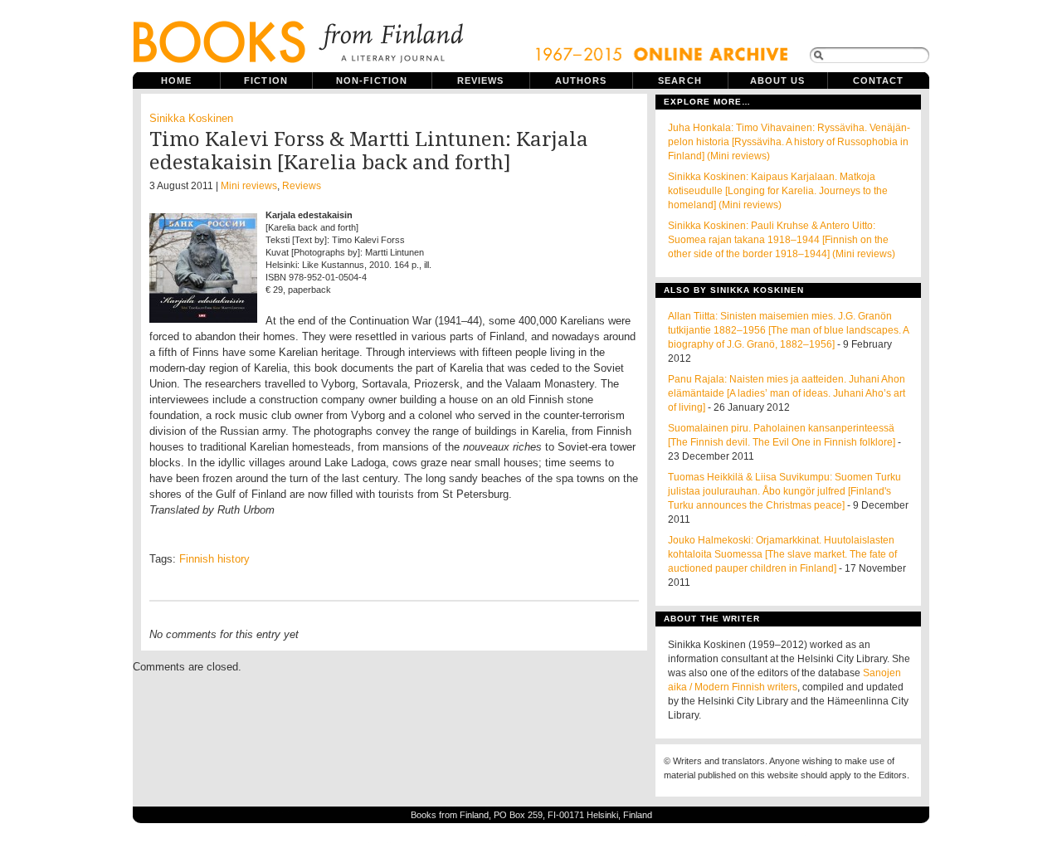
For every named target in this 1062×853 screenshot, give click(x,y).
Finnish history (214, 559)
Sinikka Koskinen (191, 118)
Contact (878, 80)
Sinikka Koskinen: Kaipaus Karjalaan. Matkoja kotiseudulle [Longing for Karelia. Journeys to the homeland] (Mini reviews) (778, 191)
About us (778, 80)
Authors (581, 80)
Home (176, 80)
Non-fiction (371, 80)
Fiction (266, 80)
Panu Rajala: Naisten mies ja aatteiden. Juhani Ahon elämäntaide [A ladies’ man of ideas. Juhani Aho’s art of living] (786, 393)
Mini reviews (249, 186)
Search (680, 80)
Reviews (480, 80)
